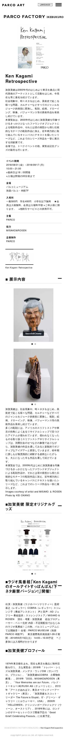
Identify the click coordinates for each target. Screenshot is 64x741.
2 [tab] (35, 343)
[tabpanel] (33, 315)
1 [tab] (32, 343)
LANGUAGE (45, 5)
